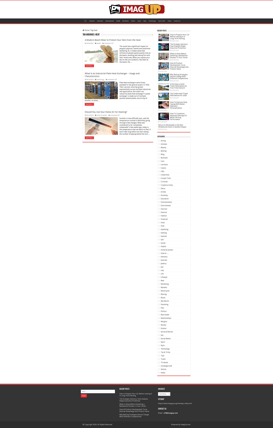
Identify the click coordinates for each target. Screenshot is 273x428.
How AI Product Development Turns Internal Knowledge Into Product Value (179, 66)
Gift (162, 240)
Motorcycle (165, 291)
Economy (164, 195)
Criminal (164, 182)
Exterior (164, 212)
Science (163, 328)
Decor (163, 188)
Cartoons (164, 165)
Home (85, 20)
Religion (164, 322)
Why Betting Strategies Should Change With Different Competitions (179, 76)
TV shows (164, 362)
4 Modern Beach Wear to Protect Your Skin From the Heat (113, 40)
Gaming (164, 233)
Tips (162, 356)
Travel (169, 21)
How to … (164, 253)
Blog (162, 154)
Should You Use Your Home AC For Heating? (106, 112)
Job (162, 267)
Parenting (164, 304)
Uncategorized (166, 366)
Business (92, 21)
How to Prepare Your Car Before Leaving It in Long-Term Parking (179, 37)
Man (162, 281)
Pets (162, 308)
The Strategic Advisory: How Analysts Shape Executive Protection (179, 46)
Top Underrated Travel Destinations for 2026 (179, 94)
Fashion (164, 216)
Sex (162, 335)
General (164, 236)
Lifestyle (164, 277)
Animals (164, 144)
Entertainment (109, 21)
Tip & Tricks (161, 21)
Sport (139, 21)
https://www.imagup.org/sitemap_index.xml (175, 403)
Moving (164, 294)
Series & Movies (167, 332)
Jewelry (163, 264)
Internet (164, 260)
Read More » (89, 66)
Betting (163, 151)
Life (162, 274)
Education (100, 21)
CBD (162, 171)
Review (163, 325)
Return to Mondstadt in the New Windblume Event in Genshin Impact (172, 126)
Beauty (163, 148)
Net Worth (125, 21)
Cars (162, 161)
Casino (163, 168)
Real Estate (165, 315)
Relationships (166, 318)
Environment (166, 206)
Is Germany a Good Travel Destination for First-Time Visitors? (178, 86)
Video (163, 373)
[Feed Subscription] (152, 35)
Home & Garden (102, 115)
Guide (163, 243)
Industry (164, 257)
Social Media (166, 339)
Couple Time (166, 178)
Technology (152, 21)
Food (163, 223)
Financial (164, 219)
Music (163, 298)
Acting (163, 141)
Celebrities (165, 175)
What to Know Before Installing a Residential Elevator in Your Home (179, 56)
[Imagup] (136, 9)
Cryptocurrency (167, 185)
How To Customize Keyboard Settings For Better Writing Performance (178, 116)
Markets (164, 287)
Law (162, 270)
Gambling (164, 229)
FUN (162, 226)
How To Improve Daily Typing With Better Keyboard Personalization (178, 105)
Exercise (164, 209)
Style (144, 21)
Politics (133, 21)
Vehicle (163, 369)
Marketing (165, 284)
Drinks (163, 192)
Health (118, 21)
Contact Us (177, 21)
